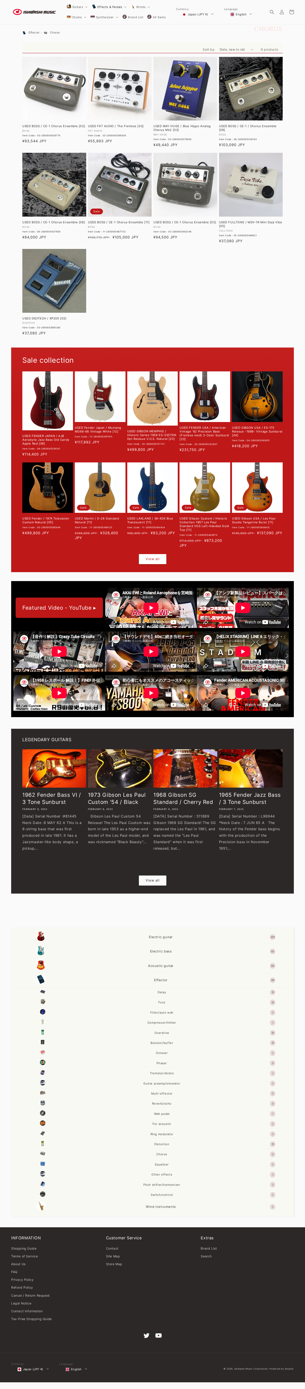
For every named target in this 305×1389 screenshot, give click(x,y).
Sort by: (209, 49)
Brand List (209, 1248)
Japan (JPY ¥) (198, 14)
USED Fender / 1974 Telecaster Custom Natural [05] (45, 520)
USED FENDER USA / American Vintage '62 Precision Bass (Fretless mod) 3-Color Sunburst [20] (204, 433)
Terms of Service (24, 1256)
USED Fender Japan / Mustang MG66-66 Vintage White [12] (98, 429)
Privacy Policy (22, 1279)
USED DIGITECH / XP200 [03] (44, 318)
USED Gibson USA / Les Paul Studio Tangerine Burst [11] (254, 520)
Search (206, 1256)
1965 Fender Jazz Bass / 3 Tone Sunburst (250, 798)
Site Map (113, 1256)
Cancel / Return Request (30, 1295)
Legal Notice (21, 1303)
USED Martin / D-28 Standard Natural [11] (97, 520)
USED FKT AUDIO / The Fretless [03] (116, 126)
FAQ (14, 1272)
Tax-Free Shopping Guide (31, 1319)
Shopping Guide (23, 1248)
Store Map (114, 1264)
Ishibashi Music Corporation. (251, 1368)
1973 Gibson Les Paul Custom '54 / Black (117, 798)
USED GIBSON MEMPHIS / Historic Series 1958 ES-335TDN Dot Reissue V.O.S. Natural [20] (151, 435)
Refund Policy (22, 1287)
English (241, 14)
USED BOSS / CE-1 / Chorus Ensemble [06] (248, 128)
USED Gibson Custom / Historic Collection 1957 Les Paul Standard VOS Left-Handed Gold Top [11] (204, 524)
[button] (76, 7)
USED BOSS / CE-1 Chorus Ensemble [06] (53, 222)
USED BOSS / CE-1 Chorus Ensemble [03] (53, 126)
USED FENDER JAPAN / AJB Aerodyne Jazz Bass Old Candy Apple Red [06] (45, 439)
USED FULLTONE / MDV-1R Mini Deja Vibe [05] (250, 224)
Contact (112, 1248)
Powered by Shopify (281, 1368)
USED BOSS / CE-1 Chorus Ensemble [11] (119, 222)
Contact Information (27, 1311)
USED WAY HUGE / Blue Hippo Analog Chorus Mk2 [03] (182, 128)
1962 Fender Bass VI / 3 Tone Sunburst (51, 798)
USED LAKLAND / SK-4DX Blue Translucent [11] (150, 520)
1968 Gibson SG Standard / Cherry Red (183, 798)
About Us (18, 1264)
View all (153, 559)
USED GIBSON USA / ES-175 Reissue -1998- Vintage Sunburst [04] (257, 431)
